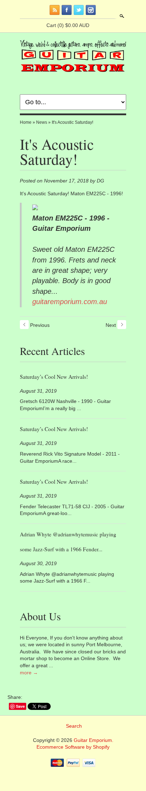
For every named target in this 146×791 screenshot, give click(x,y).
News (41, 122)
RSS (55, 10)
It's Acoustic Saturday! (72, 122)
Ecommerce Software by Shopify (73, 747)
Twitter (79, 10)
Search (121, 16)
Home (26, 122)
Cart (67, 25)
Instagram (91, 10)
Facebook (67, 10)
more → (29, 672)
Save (20, 706)
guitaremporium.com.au (69, 302)
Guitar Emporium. (93, 740)
